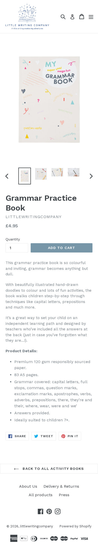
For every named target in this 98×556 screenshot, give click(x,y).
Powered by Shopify (75, 526)
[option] (24, 176)
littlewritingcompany (36, 526)
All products (41, 494)
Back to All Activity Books (52, 469)
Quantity (13, 239)
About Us (28, 486)
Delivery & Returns (61, 486)
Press (64, 494)
